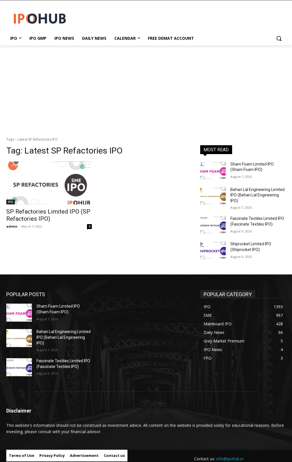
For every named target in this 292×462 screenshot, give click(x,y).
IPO (10, 202)
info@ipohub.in (230, 458)
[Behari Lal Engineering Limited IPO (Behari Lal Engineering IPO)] (213, 196)
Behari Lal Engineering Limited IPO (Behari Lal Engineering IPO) (257, 195)
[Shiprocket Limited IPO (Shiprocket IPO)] (213, 250)
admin (11, 226)
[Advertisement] (146, 88)
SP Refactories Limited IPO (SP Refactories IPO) (48, 215)
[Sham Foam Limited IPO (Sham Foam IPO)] (213, 171)
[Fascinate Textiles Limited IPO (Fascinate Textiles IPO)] (213, 225)
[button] (279, 38)
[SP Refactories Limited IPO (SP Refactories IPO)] (49, 183)
